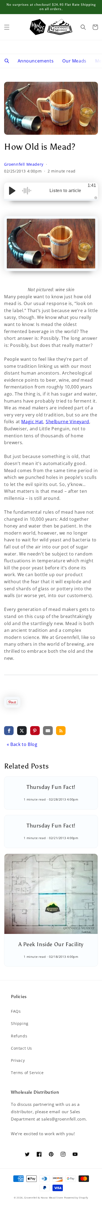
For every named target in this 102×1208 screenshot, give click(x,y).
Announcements (35, 61)
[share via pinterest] (35, 730)
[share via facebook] (9, 730)
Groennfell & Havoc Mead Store (43, 1197)
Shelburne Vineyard (67, 422)
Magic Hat (32, 422)
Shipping (20, 1023)
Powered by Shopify (76, 1197)
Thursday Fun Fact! (51, 787)
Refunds (19, 1035)
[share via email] (47, 730)
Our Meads (74, 61)
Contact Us (21, 1048)
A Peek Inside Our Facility (51, 944)
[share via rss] (61, 730)
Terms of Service (27, 1072)
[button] (7, 27)
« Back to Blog (22, 744)
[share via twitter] (22, 730)
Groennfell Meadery (24, 164)
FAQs (16, 1011)
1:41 (92, 185)
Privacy (18, 1060)
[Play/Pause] (12, 190)
